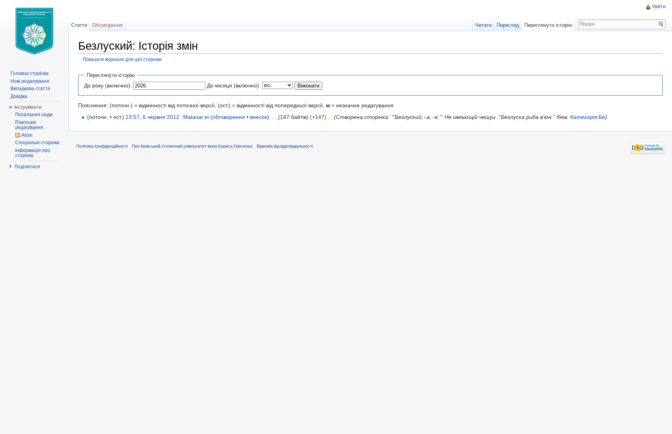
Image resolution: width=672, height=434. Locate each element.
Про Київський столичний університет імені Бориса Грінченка (192, 146)
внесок (258, 117)
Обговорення (107, 25)
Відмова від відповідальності (285, 146)
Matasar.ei (196, 117)
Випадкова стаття (30, 88)
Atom (26, 135)
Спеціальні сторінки (37, 142)
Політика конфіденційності (102, 146)
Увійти (659, 6)
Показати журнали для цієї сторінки (122, 59)
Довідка (18, 96)
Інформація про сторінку (32, 153)
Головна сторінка (29, 73)
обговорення (228, 117)
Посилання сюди (33, 114)
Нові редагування (29, 81)
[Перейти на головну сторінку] (34, 31)
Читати (483, 25)
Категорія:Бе (587, 117)
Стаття (79, 25)
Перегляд (508, 25)
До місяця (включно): (234, 85)
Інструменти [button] (28, 107)
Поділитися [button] (27, 166)
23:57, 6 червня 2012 (152, 117)
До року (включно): (108, 85)
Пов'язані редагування (29, 125)
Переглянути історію (548, 25)
